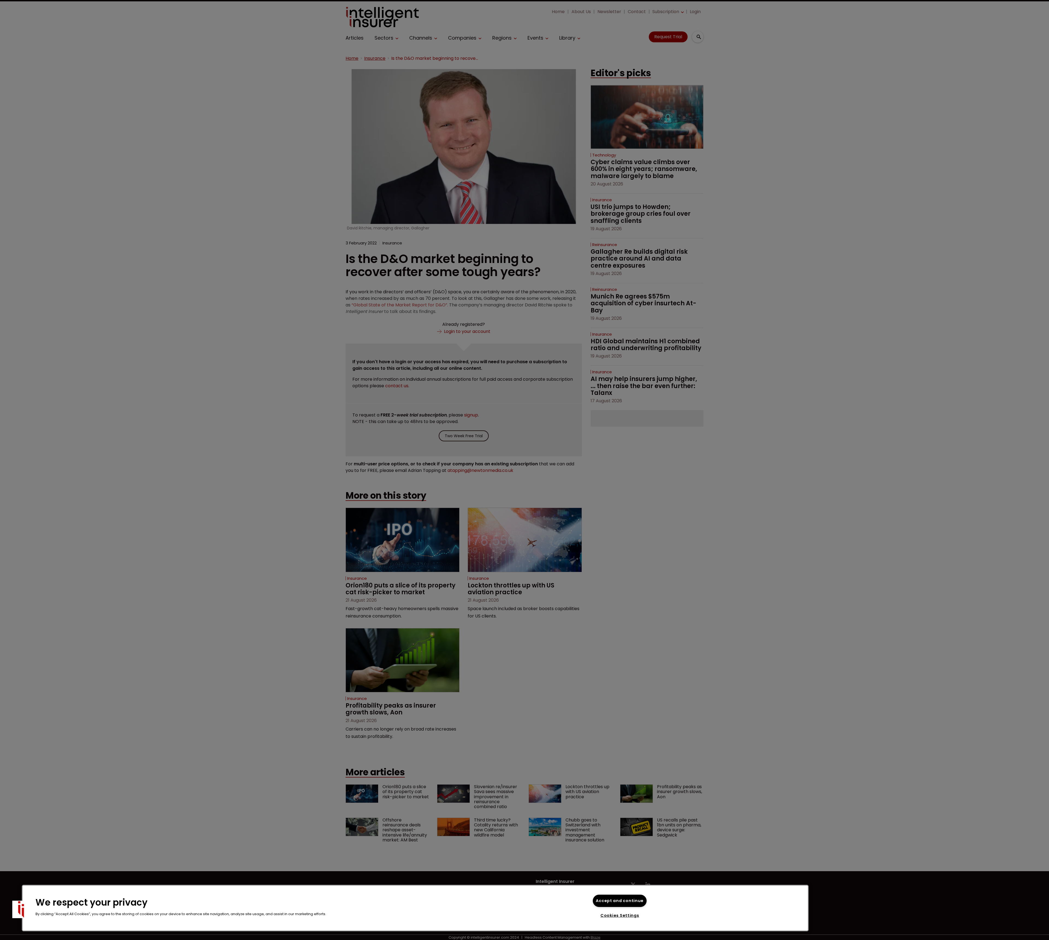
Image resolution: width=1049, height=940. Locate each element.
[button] (21, 909)
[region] (415, 908)
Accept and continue (620, 900)
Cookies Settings (619, 915)
